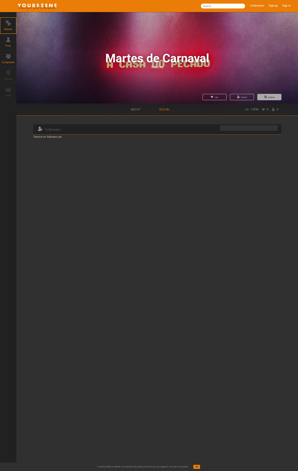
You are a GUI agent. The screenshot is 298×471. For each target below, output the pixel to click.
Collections (257, 5)
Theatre (157, 67)
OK (196, 467)
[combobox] (223, 6)
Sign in (286, 5)
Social (164, 109)
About (136, 109)
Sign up (273, 5)
